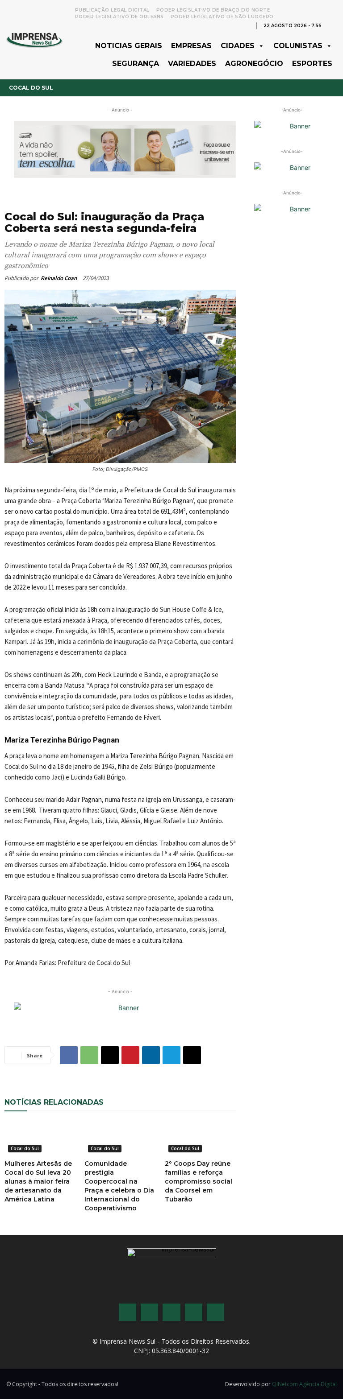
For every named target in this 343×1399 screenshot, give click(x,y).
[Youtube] (193, 1312)
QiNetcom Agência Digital (304, 1384)
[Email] (110, 1055)
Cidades (238, 45)
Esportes (312, 63)
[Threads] (215, 1312)
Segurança (135, 63)
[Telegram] (171, 1055)
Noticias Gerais (128, 45)
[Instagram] (149, 1312)
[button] (332, 25)
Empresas (191, 45)
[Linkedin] (151, 1055)
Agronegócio (254, 63)
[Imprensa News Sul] (34, 39)
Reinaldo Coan (59, 278)
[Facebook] (69, 1055)
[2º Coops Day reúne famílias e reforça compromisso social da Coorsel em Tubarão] (200, 1138)
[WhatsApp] (89, 1055)
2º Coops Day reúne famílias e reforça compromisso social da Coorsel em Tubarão (198, 1181)
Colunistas (297, 45)
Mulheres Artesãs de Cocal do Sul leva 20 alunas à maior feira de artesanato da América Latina (38, 1181)
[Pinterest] (130, 1055)
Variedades (192, 63)
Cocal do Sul (31, 87)
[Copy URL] (192, 1055)
